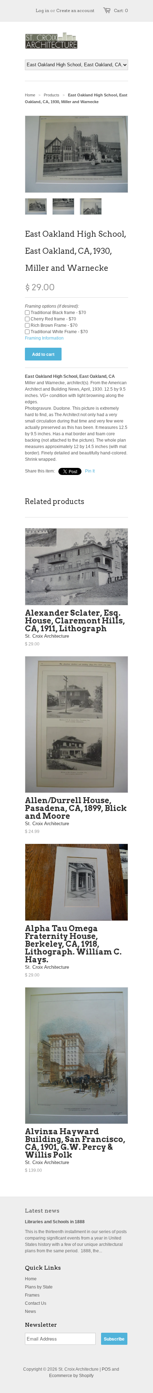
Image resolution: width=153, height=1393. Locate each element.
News (30, 1311)
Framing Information (44, 338)
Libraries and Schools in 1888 (55, 1221)
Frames (32, 1295)
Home (31, 1278)
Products (51, 95)
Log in (42, 10)
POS (106, 1369)
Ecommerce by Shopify (71, 1375)
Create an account (75, 10)
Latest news (42, 1210)
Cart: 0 (121, 10)
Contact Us (35, 1303)
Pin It (90, 471)
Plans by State (39, 1287)
